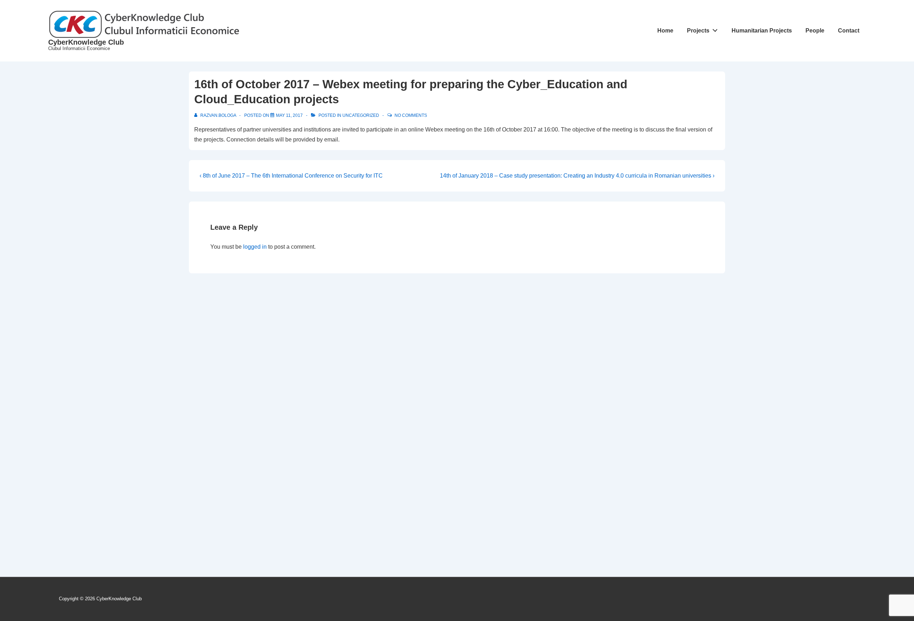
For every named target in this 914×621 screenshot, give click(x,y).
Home (665, 31)
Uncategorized (360, 115)
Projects (698, 31)
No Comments (411, 115)
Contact (848, 31)
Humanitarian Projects (762, 31)
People (814, 31)
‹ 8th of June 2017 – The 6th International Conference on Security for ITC (291, 176)
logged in (255, 247)
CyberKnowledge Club (86, 42)
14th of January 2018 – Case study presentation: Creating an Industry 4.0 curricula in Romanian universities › (577, 176)
